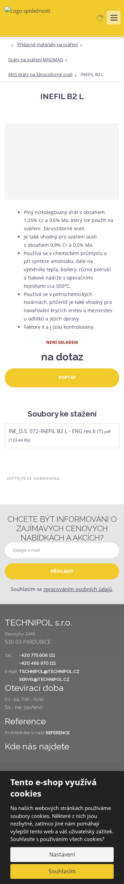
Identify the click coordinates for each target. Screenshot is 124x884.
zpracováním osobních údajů (77, 589)
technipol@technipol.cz (49, 671)
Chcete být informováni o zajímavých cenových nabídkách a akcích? (62, 528)
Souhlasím (62, 871)
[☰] (114, 17)
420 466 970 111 (38, 663)
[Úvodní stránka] (27, 10)
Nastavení (62, 854)
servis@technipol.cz (44, 679)
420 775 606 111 (38, 655)
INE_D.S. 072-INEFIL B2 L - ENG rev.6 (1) (56, 431)
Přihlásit (62, 571)
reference (58, 732)
